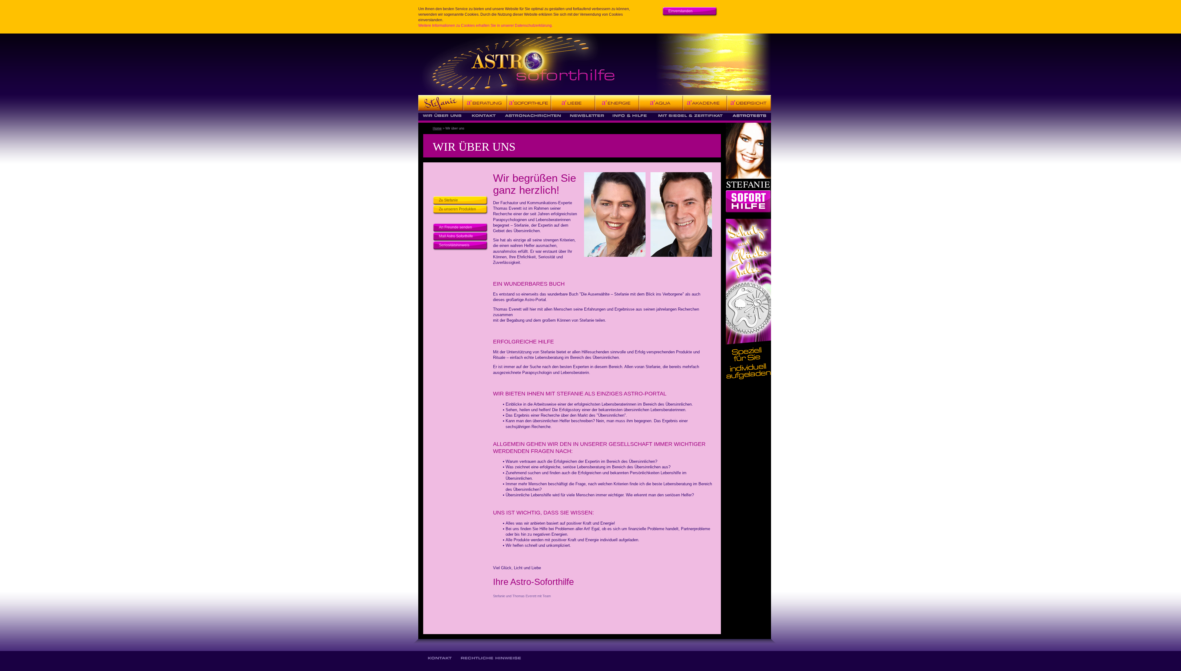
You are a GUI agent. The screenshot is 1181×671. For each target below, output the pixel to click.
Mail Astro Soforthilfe (456, 236)
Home (437, 128)
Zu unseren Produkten (457, 209)
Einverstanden (680, 11)
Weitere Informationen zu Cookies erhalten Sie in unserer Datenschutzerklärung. (485, 25)
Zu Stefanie (448, 200)
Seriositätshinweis (454, 245)
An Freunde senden (455, 227)
